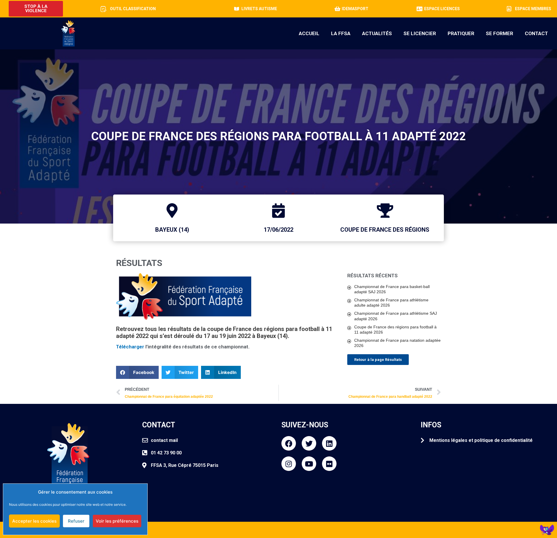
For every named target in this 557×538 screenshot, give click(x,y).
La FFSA (340, 33)
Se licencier (420, 33)
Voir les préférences (117, 521)
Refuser (76, 521)
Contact (536, 33)
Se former (499, 33)
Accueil (309, 33)
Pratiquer (461, 33)
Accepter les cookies (34, 521)
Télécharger (130, 347)
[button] (137, 372)
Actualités (377, 33)
